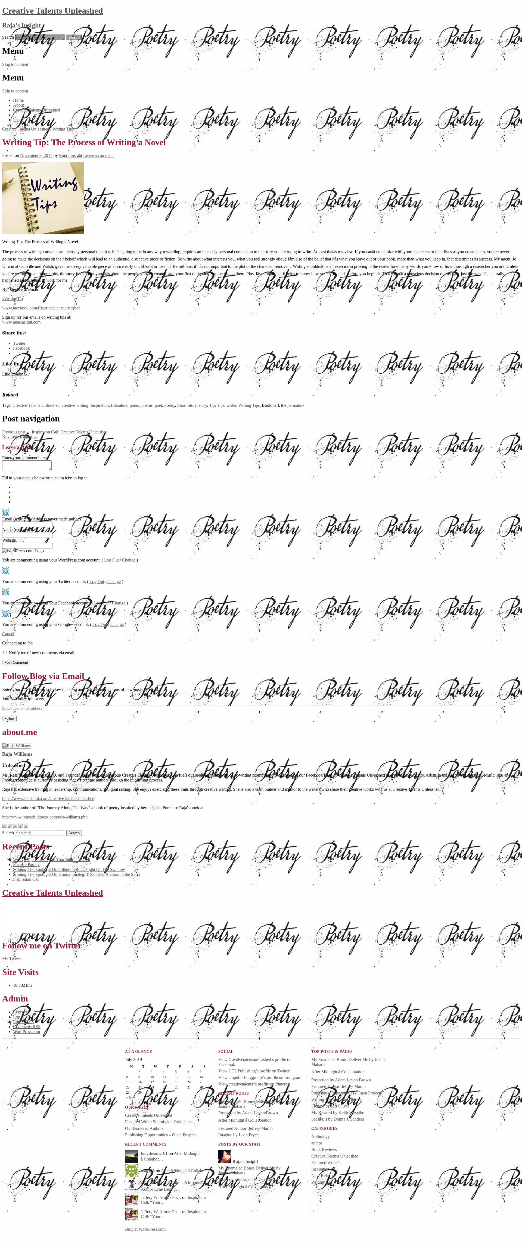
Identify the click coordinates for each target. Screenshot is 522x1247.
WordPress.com (26, 1031)
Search (8, 37)
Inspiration (100, 405)
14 (201, 1077)
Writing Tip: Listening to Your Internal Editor (51, 859)
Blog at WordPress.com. (146, 1229)
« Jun (129, 1098)
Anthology (320, 1136)
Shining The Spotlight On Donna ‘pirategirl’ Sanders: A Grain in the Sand (76, 874)
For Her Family (26, 864)
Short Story (187, 405)
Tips (220, 405)
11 (164, 1077)
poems (147, 405)
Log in (18, 1017)
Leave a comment (98, 155)
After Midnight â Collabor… (185, 1170)
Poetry (169, 405)
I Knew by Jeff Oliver (330, 1106)
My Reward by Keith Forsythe (337, 1112)
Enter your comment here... (25, 457)
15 (127, 1082)
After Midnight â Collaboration (245, 1120)
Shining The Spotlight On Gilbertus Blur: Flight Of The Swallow (69, 869)
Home (18, 100)
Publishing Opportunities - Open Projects (346, 1093)
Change (128, 560)
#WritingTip (12, 298)
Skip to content (15, 64)
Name (16, 529)
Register (20, 1012)
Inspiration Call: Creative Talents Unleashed (54, 432)
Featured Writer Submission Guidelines (158, 1121)
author (316, 1143)
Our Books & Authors (144, 1128)
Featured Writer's (325, 1162)
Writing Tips (63, 129)
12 (176, 1077)
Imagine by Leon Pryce (238, 1135)
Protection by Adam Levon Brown (248, 1112)
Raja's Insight (70, 155)
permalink (295, 405)
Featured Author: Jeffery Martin (245, 1128)
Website (9, 540)
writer (231, 405)
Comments (27, 1026)
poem (134, 405)
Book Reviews (324, 1149)
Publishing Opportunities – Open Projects (160, 1135)
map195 (148, 1170)
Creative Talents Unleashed (52, 10)
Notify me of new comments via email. (42, 652)
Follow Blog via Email (43, 676)
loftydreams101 (154, 1153)
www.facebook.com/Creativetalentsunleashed (41, 308)
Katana (20, 437)
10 (152, 1077)
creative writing (75, 405)
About (18, 105)
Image (18, 119)
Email (41, 519)
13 (189, 1077)
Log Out (111, 560)
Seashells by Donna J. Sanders (337, 1119)
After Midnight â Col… (161, 1182)
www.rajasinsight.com (21, 322)
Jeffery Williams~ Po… (161, 1197)
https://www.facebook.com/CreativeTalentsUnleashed (48, 798)
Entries (23, 1021)
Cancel (8, 633)
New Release (322, 1175)
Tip (212, 405)
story (203, 405)
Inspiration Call (26, 879)
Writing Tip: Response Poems (336, 1099)
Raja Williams (17, 754)
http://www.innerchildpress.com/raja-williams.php (45, 817)
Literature (119, 405)
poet (158, 405)
